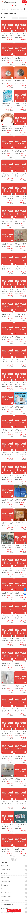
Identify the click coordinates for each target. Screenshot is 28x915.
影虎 (8, 781)
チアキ (21, 409)
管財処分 (9, 549)
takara (22, 502)
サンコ (8, 688)
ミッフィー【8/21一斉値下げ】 (23, 828)
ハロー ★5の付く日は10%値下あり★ (10, 107)
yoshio (9, 130)
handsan (22, 246)
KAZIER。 (9, 83)
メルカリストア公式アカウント (10, 37)
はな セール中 (23, 525)
